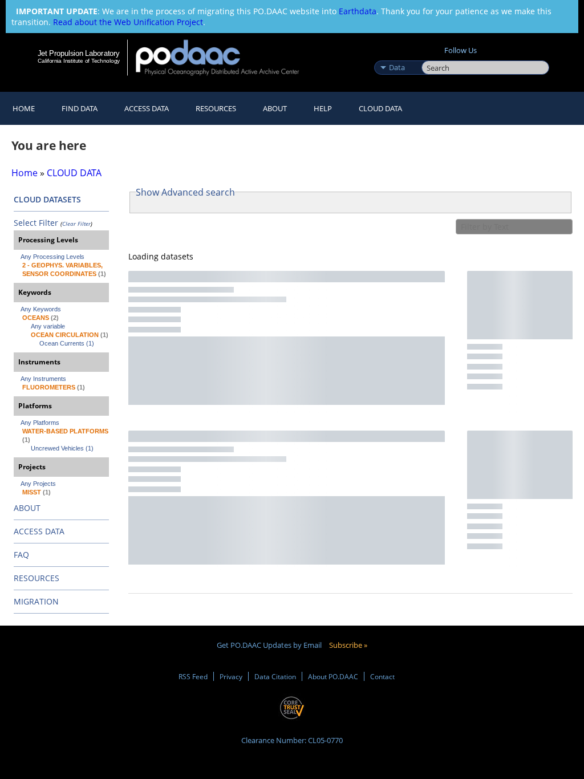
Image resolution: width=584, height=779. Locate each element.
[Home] (225, 57)
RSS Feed (193, 676)
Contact (382, 676)
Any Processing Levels (52, 256)
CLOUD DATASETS (47, 199)
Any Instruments (43, 378)
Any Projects (38, 483)
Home (24, 108)
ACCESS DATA (39, 531)
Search (434, 55)
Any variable (48, 326)
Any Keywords (41, 309)
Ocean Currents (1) (66, 343)
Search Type (396, 55)
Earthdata (357, 11)
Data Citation (275, 676)
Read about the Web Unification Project (128, 22)
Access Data (146, 108)
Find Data (80, 108)
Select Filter (36, 222)
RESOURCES (216, 108)
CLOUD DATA (380, 108)
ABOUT (27, 507)
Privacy (231, 676)
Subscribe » (348, 645)
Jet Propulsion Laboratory (79, 53)
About (275, 108)
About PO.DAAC (333, 676)
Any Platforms (40, 422)
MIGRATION (36, 601)
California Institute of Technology (79, 61)
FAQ (21, 554)
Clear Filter (76, 224)
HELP (323, 108)
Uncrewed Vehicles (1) (62, 448)
